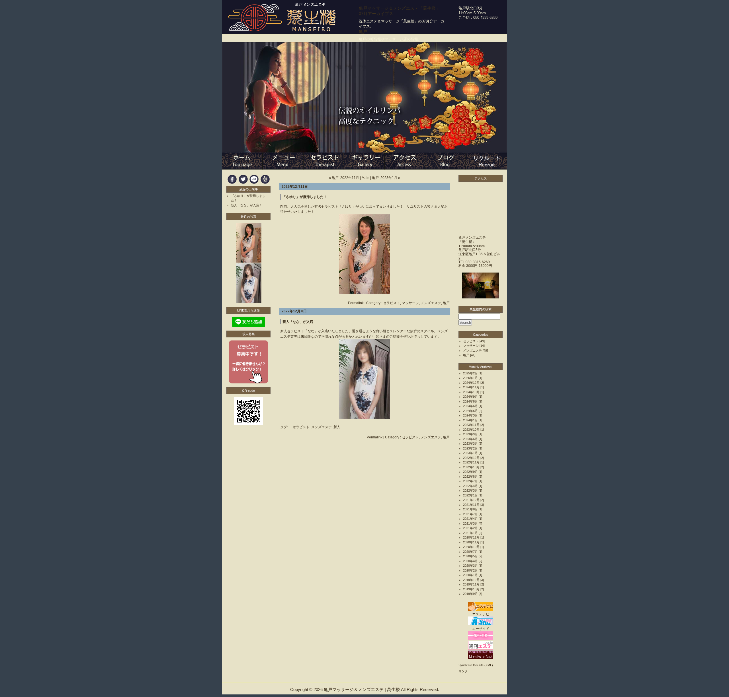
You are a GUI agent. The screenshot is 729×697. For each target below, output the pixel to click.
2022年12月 (471, 457)
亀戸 (446, 303)
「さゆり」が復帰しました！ (304, 197)
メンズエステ (431, 303)
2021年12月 (471, 500)
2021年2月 (470, 528)
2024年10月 (471, 392)
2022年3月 (470, 490)
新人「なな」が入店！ (299, 322)
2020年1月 (470, 575)
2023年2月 (470, 448)
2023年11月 (471, 424)
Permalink (356, 303)
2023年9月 (470, 434)
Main (365, 178)
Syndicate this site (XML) (475, 665)
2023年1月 (470, 453)
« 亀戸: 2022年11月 (344, 178)
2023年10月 (471, 429)
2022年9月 (470, 471)
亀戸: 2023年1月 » (386, 178)
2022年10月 (471, 467)
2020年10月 (471, 546)
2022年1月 (470, 495)
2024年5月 (470, 411)
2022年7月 (470, 481)
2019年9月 (470, 593)
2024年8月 (470, 401)
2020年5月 (470, 556)
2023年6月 (470, 439)
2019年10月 (471, 589)
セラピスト (391, 303)
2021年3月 (470, 523)
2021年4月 (470, 518)
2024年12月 (471, 382)
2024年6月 (470, 406)
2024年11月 (471, 387)
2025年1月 (470, 378)
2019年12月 (471, 579)
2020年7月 (470, 551)
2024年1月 (470, 420)
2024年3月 (470, 415)
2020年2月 (470, 570)
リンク (463, 671)
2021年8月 (470, 509)
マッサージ (410, 303)
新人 (336, 427)
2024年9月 (470, 396)
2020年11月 (471, 542)
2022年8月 (470, 476)
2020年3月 (470, 565)
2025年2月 (470, 373)
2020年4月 (470, 561)
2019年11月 (471, 584)
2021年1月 (470, 533)
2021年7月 (470, 514)
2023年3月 (470, 443)
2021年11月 (471, 504)
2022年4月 (470, 486)
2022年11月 (471, 462)
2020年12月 (471, 537)
